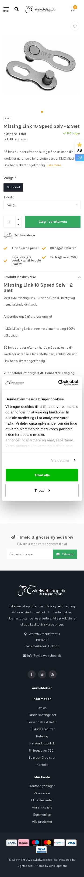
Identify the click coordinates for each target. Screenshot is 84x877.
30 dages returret (42, 729)
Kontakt (42, 765)
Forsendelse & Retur (42, 722)
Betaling (42, 736)
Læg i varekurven (53, 222)
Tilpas (39, 490)
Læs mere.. (55, 165)
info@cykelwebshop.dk (44, 655)
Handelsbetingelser (42, 715)
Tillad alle (42, 475)
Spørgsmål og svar (42, 757)
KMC (7, 118)
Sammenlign (42, 814)
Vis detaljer (60, 460)
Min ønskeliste (42, 807)
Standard (13, 187)
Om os (42, 708)
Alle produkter (42, 821)
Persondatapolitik (42, 743)
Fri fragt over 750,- (42, 750)
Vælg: (10, 178)
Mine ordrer (42, 793)
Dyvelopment (58, 865)
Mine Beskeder (42, 800)
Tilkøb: (9, 197)
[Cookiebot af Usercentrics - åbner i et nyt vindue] (59, 383)
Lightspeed (25, 865)
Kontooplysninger (42, 786)
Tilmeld (67, 554)
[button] (42, 112)
